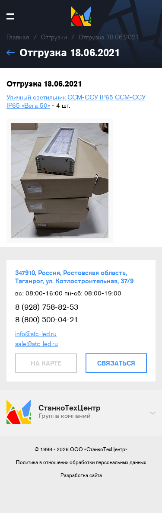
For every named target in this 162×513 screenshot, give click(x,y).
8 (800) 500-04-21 (46, 319)
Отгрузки (54, 37)
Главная (17, 37)
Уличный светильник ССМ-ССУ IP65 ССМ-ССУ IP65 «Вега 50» (76, 101)
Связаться (116, 363)
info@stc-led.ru (36, 334)
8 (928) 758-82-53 (46, 307)
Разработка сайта (81, 475)
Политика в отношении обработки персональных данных (81, 462)
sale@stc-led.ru (36, 344)
